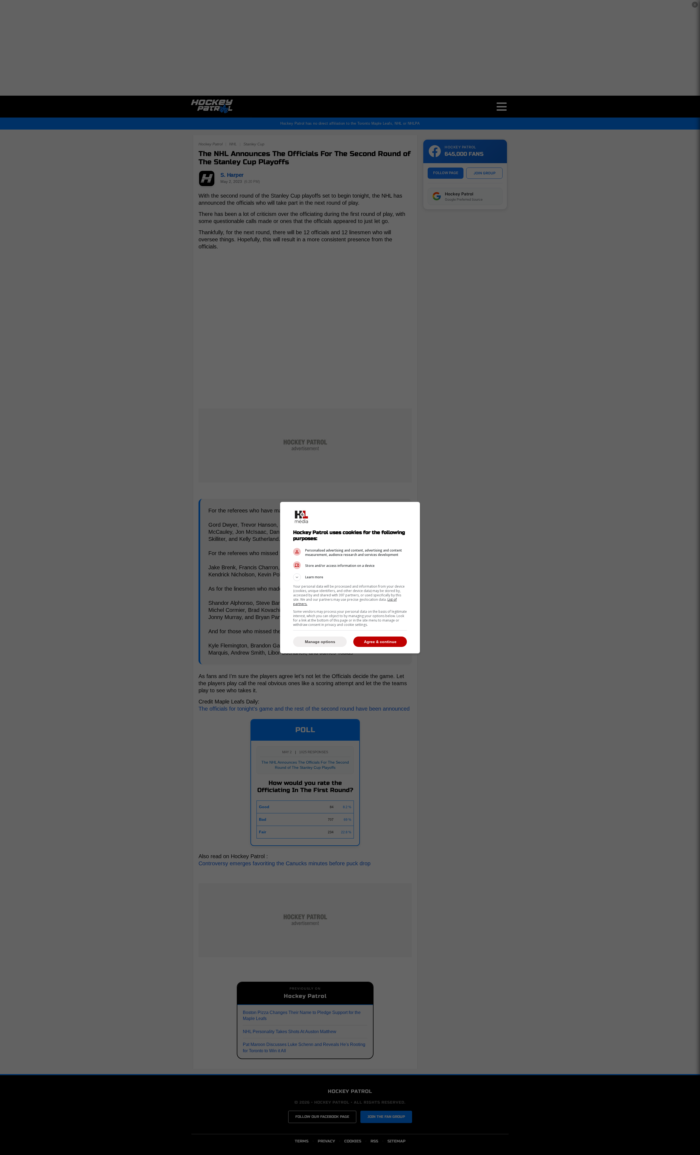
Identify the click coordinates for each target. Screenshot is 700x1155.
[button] (350, 577)
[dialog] (350, 577)
